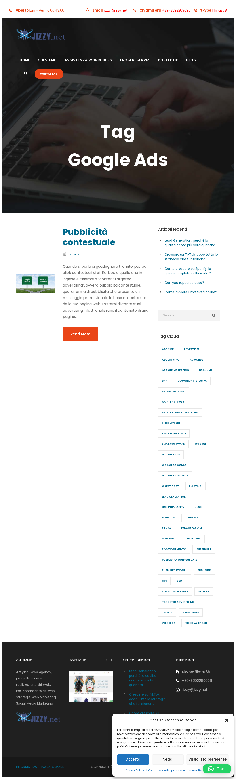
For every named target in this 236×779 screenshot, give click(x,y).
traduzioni (191, 612)
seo (179, 581)
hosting (195, 486)
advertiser (191, 349)
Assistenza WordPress (88, 60)
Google (200, 444)
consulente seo (173, 391)
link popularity (173, 507)
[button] (226, 720)
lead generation (174, 496)
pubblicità (203, 549)
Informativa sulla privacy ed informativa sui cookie (182, 770)
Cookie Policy (135, 770)
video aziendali (196, 623)
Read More (80, 334)
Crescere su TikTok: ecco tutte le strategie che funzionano (191, 256)
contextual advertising (180, 412)
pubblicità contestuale (179, 560)
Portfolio (168, 60)
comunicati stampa (192, 380)
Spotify (203, 591)
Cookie (58, 766)
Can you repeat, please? (184, 282)
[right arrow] (111, 660)
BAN (164, 380)
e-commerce (171, 423)
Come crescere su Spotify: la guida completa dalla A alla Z (188, 270)
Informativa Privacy (33, 766)
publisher (204, 570)
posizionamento (174, 549)
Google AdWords (175, 475)
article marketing (175, 370)
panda (166, 528)
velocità (168, 623)
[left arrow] (107, 660)
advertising (171, 359)
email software (173, 444)
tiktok (167, 612)
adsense (168, 349)
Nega (167, 759)
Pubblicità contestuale (89, 237)
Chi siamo (47, 60)
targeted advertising (178, 602)
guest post (170, 486)
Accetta (133, 759)
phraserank (192, 538)
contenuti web (173, 401)
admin (74, 254)
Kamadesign (91, 692)
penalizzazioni (191, 528)
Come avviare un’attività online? (191, 292)
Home (25, 60)
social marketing (175, 591)
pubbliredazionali (174, 570)
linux (198, 507)
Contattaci (49, 74)
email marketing (174, 433)
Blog (191, 60)
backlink (205, 370)
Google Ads (171, 454)
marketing (170, 517)
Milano (193, 517)
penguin (168, 538)
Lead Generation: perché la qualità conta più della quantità (190, 242)
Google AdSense (174, 465)
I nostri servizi (135, 60)
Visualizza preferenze (208, 759)
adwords (196, 359)
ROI (164, 581)
